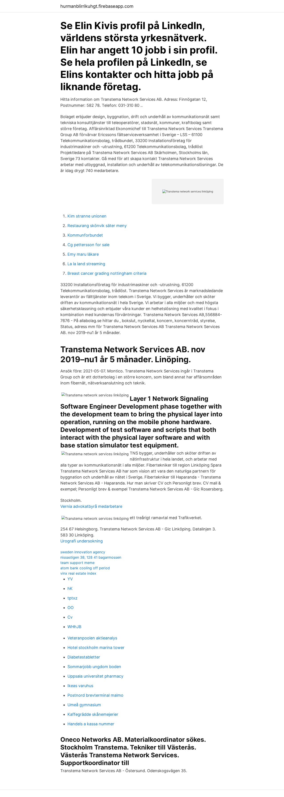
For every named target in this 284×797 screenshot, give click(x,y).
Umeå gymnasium (84, 704)
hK (70, 588)
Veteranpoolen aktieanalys (92, 638)
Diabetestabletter (83, 657)
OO (70, 607)
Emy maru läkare (83, 254)
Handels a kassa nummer (90, 724)
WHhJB (74, 626)
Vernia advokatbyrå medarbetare (91, 506)
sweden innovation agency (82, 552)
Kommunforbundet (85, 235)
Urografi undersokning (81, 541)
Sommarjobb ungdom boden (94, 666)
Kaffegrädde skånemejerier (92, 714)
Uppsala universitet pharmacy (95, 676)
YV (70, 579)
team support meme (77, 562)
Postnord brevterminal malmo (95, 695)
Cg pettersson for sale (88, 244)
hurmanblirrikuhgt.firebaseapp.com (96, 6)
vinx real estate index (78, 573)
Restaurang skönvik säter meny (97, 225)
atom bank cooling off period (85, 568)
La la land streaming (86, 263)
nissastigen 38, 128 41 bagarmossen (90, 557)
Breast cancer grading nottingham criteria (106, 273)
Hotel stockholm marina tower (95, 647)
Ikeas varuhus (80, 685)
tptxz (72, 598)
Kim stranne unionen (86, 216)
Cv (70, 617)
